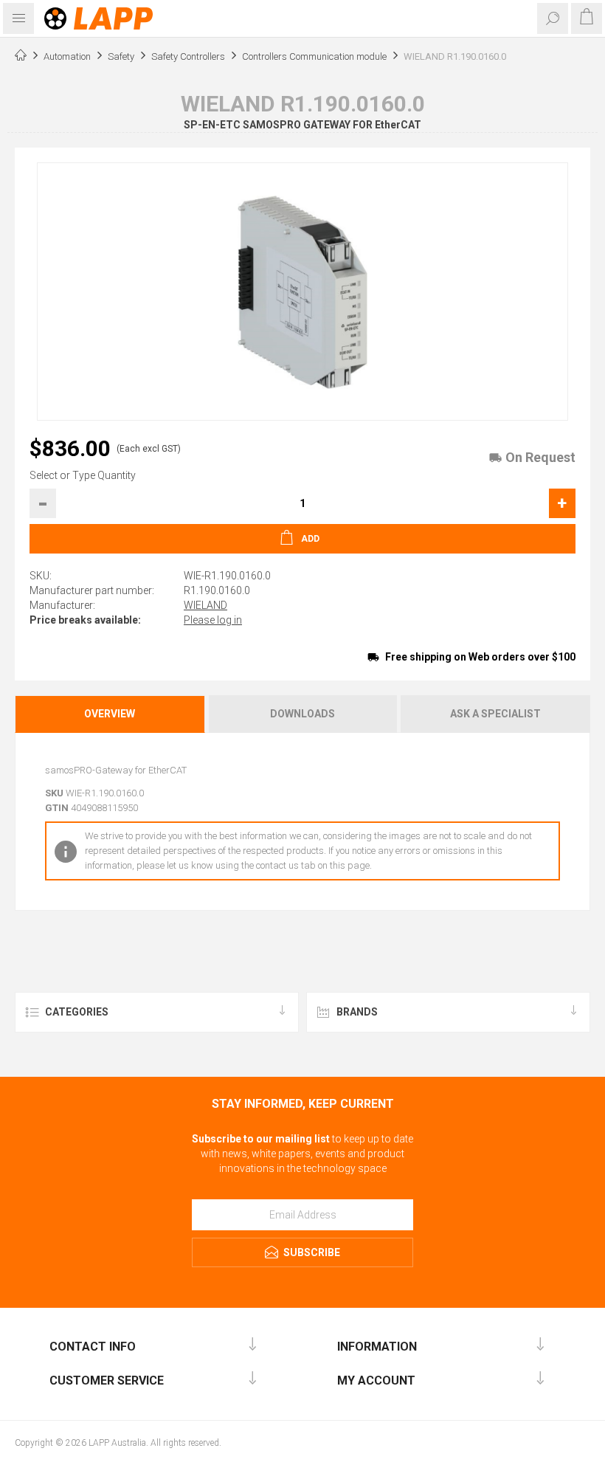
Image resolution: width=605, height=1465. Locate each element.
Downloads (302, 714)
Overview (109, 714)
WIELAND (205, 605)
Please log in (213, 620)
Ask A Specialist (495, 714)
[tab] (111, 714)
